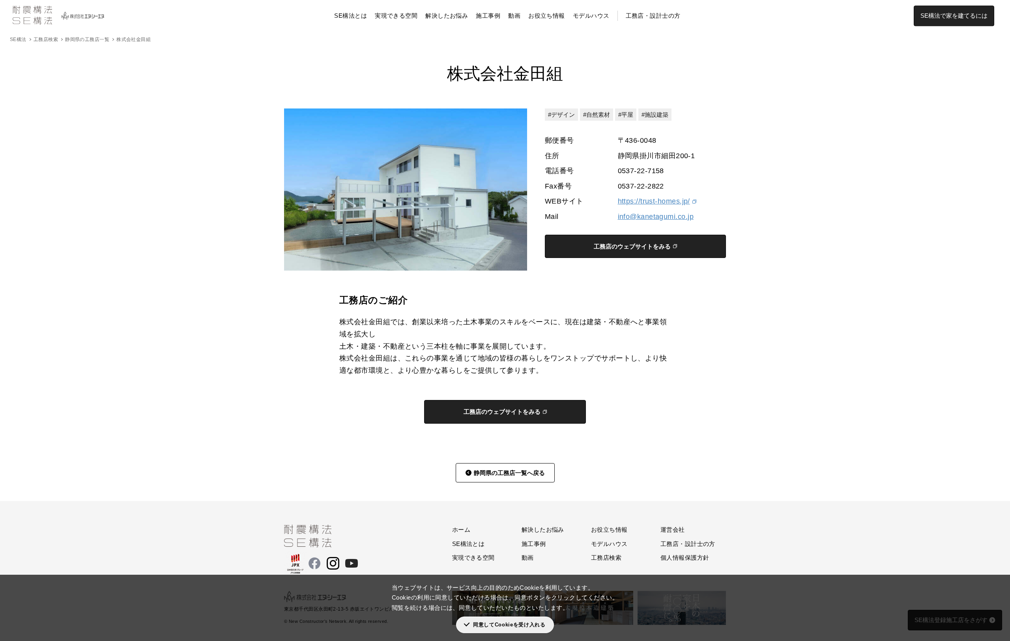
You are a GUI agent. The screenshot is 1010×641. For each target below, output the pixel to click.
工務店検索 (46, 39)
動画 (514, 15)
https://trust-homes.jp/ (654, 201)
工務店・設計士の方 (653, 15)
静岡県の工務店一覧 (87, 39)
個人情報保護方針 (684, 557)
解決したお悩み (446, 15)
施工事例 (488, 15)
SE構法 (18, 39)
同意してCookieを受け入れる (509, 625)
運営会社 (672, 529)
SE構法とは (350, 15)
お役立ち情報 (546, 15)
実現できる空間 (396, 15)
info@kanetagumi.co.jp (656, 217)
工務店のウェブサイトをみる (632, 246)
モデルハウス (591, 15)
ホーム (461, 529)
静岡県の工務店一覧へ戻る (509, 472)
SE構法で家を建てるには (954, 15)
